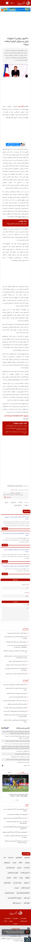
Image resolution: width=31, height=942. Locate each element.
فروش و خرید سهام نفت (13, 872)
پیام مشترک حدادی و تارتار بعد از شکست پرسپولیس (16, 664)
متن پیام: (25, 604)
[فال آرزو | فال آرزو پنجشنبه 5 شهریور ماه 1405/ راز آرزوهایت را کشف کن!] (27, 939)
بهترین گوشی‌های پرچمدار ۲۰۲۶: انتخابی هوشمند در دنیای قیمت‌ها (15, 810)
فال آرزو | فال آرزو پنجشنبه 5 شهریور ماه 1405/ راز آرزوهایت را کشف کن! (12, 939)
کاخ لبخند (9, 877)
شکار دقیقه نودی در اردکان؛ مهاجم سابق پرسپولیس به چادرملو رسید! (16, 669)
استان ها (15, 923)
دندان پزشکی (26, 882)
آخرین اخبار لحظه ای (25, 887)
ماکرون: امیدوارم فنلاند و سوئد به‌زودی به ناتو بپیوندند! (15, 566)
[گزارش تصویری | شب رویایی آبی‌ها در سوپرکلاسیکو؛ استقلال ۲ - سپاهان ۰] (15, 783)
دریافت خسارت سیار (17, 882)
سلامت (5, 921)
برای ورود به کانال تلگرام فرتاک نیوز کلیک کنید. (16, 416)
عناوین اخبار (15, 918)
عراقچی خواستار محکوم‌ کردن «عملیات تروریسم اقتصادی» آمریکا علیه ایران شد (15, 715)
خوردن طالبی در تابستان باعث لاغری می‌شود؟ (16, 223)
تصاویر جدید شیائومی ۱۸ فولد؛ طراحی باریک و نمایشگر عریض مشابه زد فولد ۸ (16, 841)
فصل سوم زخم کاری (11, 867)
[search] (7, 3)
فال (4, 857)
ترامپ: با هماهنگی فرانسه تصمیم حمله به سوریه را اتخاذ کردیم (15, 534)
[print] (5, 497)
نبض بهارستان (7, 862)
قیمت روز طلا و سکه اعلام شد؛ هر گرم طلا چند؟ (16, 425)
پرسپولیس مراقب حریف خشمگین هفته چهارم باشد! (16, 642)
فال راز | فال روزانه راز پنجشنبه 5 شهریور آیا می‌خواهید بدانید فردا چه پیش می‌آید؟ (14, 931)
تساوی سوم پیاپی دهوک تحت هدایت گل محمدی (17, 693)
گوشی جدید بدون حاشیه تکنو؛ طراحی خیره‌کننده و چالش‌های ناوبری (16, 822)
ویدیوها (9, 772)
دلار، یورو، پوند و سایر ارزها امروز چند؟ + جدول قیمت (16, 432)
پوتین (6, 502)
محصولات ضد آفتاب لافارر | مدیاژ (14, 898)
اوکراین (26, 505)
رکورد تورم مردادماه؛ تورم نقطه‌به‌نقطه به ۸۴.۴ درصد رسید (15, 711)
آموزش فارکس (26, 903)
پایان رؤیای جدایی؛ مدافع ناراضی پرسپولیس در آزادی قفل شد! (15, 651)
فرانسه (20, 502)
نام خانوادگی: (24, 584)
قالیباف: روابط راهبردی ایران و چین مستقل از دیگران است (15, 707)
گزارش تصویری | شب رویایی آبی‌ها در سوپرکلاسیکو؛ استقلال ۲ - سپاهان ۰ (18, 795)
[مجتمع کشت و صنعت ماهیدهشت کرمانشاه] (15, 9)
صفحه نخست (23, 918)
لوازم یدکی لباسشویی (9, 893)
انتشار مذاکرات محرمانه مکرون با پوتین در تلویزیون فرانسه (16, 518)
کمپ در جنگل (26, 898)
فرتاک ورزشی (26, 857)
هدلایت (15, 877)
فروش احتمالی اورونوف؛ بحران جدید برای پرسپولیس (16, 673)
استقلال (20, 862)
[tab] (22, 772)
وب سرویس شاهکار (17, 903)
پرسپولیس (27, 862)
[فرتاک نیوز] (23, 5)
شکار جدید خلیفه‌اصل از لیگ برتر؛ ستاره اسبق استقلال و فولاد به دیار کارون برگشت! (15, 656)
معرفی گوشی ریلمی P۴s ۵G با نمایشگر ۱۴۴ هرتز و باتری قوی (15, 832)
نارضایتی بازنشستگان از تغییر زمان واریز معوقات (17, 704)
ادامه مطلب (5, 528)
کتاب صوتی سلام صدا (25, 872)
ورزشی (10, 921)
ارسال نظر (15, 601)
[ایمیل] (8, 497)
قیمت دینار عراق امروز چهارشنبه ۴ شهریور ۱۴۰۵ (13, 144)
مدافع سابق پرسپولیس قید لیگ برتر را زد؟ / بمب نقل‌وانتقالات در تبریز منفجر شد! (17, 646)
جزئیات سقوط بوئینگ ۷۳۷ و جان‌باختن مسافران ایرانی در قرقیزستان (15, 637)
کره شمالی (13, 502)
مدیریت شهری (24, 921)
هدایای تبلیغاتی (7, 882)
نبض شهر (19, 867)
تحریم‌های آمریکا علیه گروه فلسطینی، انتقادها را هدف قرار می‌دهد (15, 720)
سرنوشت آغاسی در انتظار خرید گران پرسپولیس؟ (17, 633)
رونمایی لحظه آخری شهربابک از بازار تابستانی (18, 697)
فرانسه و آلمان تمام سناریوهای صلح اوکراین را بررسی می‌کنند (16, 550)
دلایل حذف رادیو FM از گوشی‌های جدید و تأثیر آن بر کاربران (15, 818)
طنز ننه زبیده (26, 867)
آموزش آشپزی (18, 857)
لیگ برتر (14, 862)
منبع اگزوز (27, 877)
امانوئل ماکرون (17, 505)
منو (13, 3)
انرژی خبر (16, 887)
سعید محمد (10, 857)
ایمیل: (25, 592)
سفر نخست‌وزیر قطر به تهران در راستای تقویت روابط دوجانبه (16, 688)
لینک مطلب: (26, 486)
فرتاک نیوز (21, 106)
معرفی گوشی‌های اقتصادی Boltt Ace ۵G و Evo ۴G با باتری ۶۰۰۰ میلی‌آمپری (15, 827)
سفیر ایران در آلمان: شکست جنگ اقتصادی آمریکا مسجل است (15, 700)
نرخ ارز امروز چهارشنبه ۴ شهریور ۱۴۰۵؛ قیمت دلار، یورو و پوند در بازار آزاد (15, 429)
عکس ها (22, 772)
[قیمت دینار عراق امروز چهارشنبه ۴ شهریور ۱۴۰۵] (22, 144)
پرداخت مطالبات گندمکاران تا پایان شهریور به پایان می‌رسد (15, 684)
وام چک (21, 877)
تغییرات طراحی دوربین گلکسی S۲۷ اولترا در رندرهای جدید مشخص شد (15, 836)
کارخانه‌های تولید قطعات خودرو (23, 893)
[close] (28, 928)
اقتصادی (12, 493)
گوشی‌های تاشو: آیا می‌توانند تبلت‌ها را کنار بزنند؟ (17, 814)
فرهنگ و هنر (7, 918)
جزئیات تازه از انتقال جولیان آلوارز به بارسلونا (18, 661)
